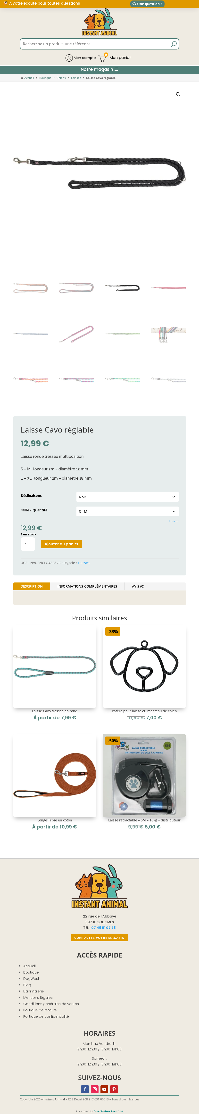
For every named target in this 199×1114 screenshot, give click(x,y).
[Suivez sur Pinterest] (114, 1089)
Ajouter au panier (61, 544)
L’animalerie (33, 991)
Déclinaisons (31, 495)
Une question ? (149, 3)
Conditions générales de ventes (51, 1003)
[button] (178, 94)
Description (32, 586)
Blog (27, 985)
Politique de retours (40, 1010)
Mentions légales (38, 997)
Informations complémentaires (87, 586)
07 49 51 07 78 (103, 927)
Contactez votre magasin (99, 937)
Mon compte (84, 57)
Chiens (61, 78)
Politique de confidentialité (46, 1016)
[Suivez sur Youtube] (104, 1089)
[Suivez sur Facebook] (85, 1089)
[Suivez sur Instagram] (95, 1089)
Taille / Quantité (34, 510)
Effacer (174, 521)
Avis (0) (138, 586)
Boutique (45, 78)
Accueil (29, 78)
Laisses (76, 78)
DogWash (31, 978)
